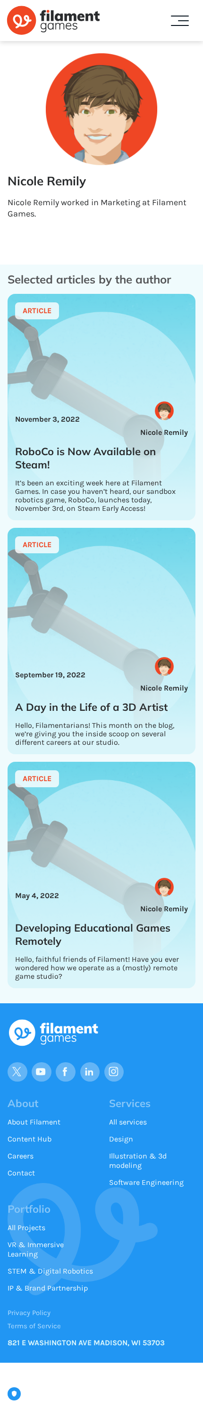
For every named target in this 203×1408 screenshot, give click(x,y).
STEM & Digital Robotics (50, 1270)
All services (128, 1121)
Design (121, 1138)
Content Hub (29, 1138)
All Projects (26, 1227)
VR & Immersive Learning (36, 1249)
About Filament (34, 1121)
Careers (21, 1155)
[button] (180, 21)
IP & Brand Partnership (48, 1287)
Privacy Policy (29, 1312)
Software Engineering (146, 1182)
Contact (21, 1172)
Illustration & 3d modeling (138, 1160)
